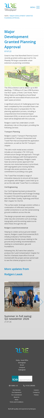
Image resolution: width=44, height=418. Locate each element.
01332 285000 (30, 386)
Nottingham (22, 370)
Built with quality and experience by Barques (22, 409)
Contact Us (36, 392)
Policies (36, 395)
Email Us (14, 386)
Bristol (22, 365)
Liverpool (22, 367)
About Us (16, 397)
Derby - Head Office (22, 360)
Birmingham (22, 363)
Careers (36, 390)
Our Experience (16, 392)
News (6, 16)
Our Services (17, 390)
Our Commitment (16, 395)
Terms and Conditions (16, 402)
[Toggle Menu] (38, 7)
